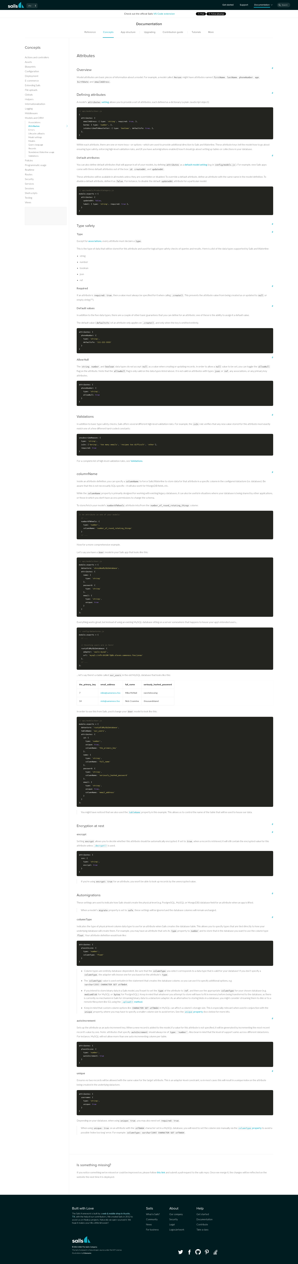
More (211, 32)
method (132, 1001)
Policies (29, 160)
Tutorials (196, 32)
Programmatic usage (35, 165)
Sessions (29, 188)
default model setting (196, 164)
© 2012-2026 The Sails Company (84, 1247)
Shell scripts (31, 192)
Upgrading (149, 32)
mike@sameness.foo (110, 692)
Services (29, 183)
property (194, 1011)
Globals (29, 94)
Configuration (32, 71)
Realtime (29, 169)
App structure (128, 32)
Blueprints (30, 66)
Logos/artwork (176, 1229)
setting (105, 101)
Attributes (34, 126)
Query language (35, 144)
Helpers (29, 99)
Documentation (204, 1219)
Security (29, 178)
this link (161, 1172)
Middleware (31, 113)
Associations (34, 122)
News (149, 1224)
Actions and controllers (37, 57)
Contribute (202, 1224)
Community (152, 1219)
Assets (28, 61)
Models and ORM (34, 117)
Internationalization (35, 103)
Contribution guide (173, 32)
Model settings (35, 137)
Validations (136, 460)
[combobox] (283, 5)
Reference (90, 32)
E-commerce (32, 80)
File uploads (31, 89)
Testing (28, 197)
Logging (29, 108)
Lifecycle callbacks (36, 133)
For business (152, 1229)
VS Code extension (164, 13)
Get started (228, 4)
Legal (172, 1224)
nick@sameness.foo (110, 701)
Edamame (87, 1253)
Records (32, 148)
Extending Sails (32, 85)
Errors (31, 129)
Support (244, 4)
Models (31, 141)
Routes (28, 174)
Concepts (108, 32)
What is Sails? (153, 1214)
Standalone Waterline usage (41, 152)
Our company (176, 1214)
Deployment (31, 75)
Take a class (202, 1229)
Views (28, 202)
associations (95, 240)
